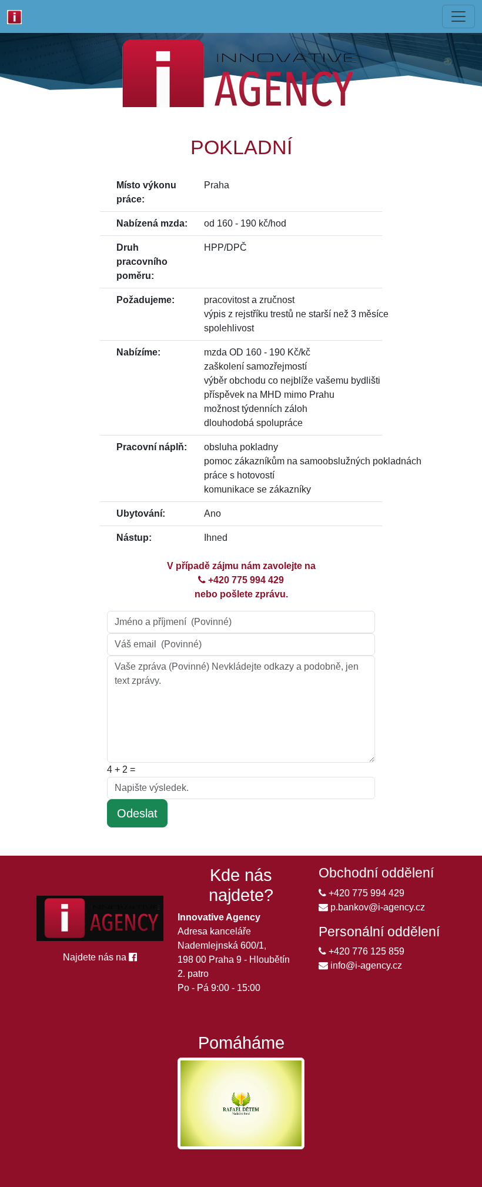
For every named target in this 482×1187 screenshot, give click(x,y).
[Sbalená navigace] (458, 16)
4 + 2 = (123, 769)
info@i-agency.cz (365, 965)
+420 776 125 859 (365, 951)
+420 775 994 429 (245, 580)
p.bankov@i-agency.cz (376, 907)
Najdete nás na (96, 957)
